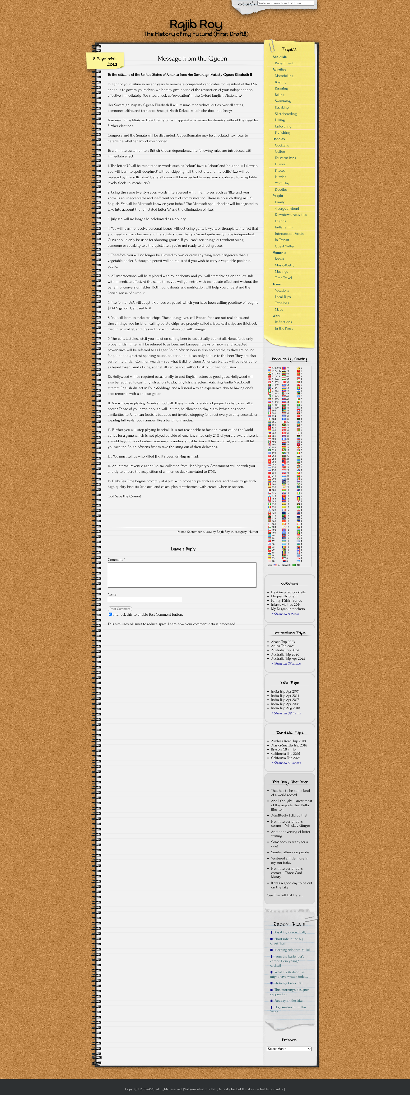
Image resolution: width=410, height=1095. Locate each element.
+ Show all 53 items (286, 763)
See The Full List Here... (285, 895)
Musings (281, 271)
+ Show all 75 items (286, 663)
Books (279, 259)
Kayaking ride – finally (289, 932)
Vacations (282, 290)
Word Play (282, 183)
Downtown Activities (291, 214)
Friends (280, 221)
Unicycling (283, 126)
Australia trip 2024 (285, 650)
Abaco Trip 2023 (283, 642)
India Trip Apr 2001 (285, 691)
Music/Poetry (284, 265)
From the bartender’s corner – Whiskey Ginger (290, 823)
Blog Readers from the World (288, 1009)
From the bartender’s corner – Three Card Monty (287, 872)
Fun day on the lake (288, 1001)
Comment (116, 559)
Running (281, 88)
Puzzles (280, 177)
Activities (279, 69)
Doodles (281, 189)
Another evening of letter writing (290, 834)
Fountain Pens (285, 158)
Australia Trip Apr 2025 (288, 658)
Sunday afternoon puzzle (290, 852)
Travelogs (282, 303)
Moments (279, 253)
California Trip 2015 (285, 753)
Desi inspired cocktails (288, 592)
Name (112, 594)
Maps (279, 309)
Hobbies (279, 139)
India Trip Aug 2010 (285, 708)
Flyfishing (282, 132)
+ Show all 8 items (285, 614)
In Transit (282, 240)
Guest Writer (284, 246)
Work (276, 316)
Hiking (280, 120)
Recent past (284, 63)
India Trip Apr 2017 (285, 700)
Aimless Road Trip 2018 (288, 741)
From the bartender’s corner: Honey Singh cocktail (287, 961)
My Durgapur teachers (288, 609)
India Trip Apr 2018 (285, 704)
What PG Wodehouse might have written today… (289, 974)
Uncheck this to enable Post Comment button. (147, 614)
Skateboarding (286, 114)
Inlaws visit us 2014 (286, 604)
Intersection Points (289, 233)
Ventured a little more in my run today (289, 860)
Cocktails (282, 145)
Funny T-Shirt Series (286, 600)
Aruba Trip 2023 (282, 646)
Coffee (280, 151)
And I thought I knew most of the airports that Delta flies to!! (291, 805)
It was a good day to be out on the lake (291, 885)
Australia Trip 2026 (285, 654)
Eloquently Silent (284, 596)
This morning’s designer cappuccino (289, 992)
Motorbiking (284, 76)
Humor (253, 532)
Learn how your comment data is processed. (202, 624)
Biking (279, 95)
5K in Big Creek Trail (288, 983)
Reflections (283, 322)
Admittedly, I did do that (289, 815)
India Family (284, 227)
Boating (281, 82)
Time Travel (283, 278)
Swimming (283, 101)
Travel (277, 284)
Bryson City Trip (283, 749)
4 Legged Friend (287, 208)
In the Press (284, 328)
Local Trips (283, 297)
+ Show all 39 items (286, 713)
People (278, 196)
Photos (280, 170)
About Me (280, 57)
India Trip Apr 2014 (285, 696)
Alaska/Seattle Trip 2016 (289, 745)
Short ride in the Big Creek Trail (286, 941)
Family (280, 202)
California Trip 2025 (285, 758)
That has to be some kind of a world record (290, 792)
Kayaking (282, 107)
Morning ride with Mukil (291, 950)
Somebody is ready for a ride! (289, 844)
